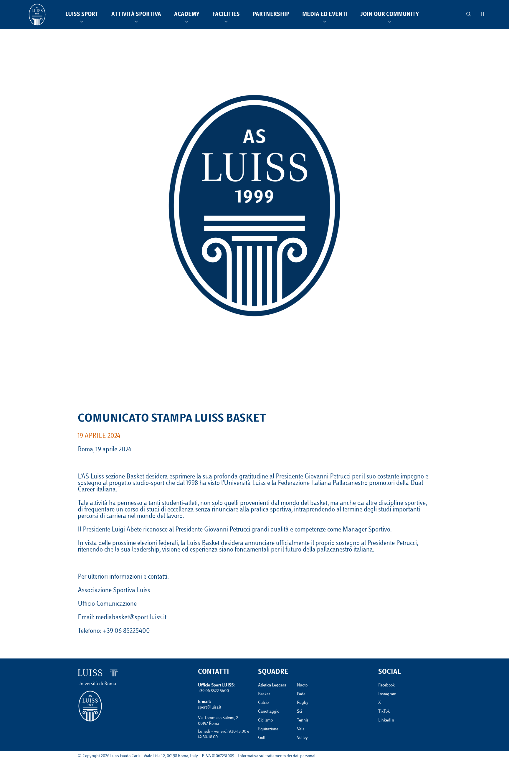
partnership (271, 14)
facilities (226, 14)
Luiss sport (81, 14)
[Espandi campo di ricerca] (468, 14)
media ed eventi (325, 14)
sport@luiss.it (209, 707)
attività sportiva (136, 14)
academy (186, 14)
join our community (390, 14)
